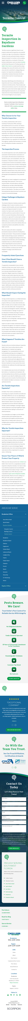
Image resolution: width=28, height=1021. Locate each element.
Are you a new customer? (8, 821)
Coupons (5, 926)
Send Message (14, 848)
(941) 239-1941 (8, 106)
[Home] (13, 2)
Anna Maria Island (10, 883)
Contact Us (14, 969)
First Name (4, 798)
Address (4, 816)
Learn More (6, 912)
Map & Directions (14, 982)
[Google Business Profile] (8, 995)
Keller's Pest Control (7, 66)
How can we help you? (7, 826)
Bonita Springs (9, 891)
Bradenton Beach (10, 897)
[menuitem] (13, 514)
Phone (3, 807)
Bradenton (8, 894)
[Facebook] (14, 995)
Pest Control (14, 958)
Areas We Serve (14, 966)
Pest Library (14, 963)
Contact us (22, 461)
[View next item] (15, 725)
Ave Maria (8, 889)
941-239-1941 (14, 940)
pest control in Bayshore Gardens (17, 473)
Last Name (4, 803)
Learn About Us (14, 678)
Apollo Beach (9, 886)
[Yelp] (17, 995)
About (14, 955)
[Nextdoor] (11, 995)
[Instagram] (20, 995)
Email (3, 812)
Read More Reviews (14, 729)
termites (23, 62)
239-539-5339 (14, 946)
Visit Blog (5, 919)
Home (14, 952)
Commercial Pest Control (14, 961)
